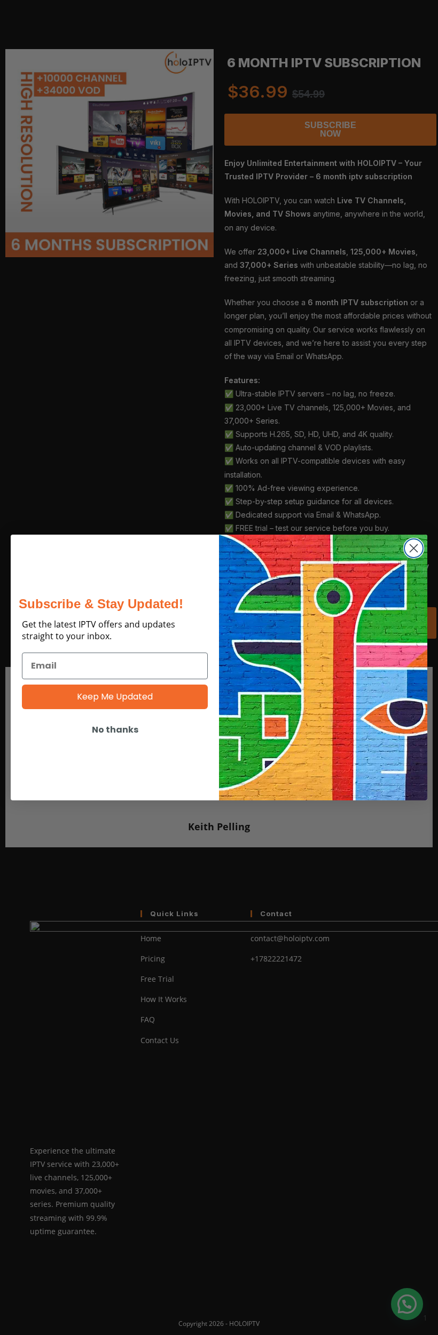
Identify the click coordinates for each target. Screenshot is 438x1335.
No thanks (115, 730)
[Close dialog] (413, 548)
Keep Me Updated (115, 696)
